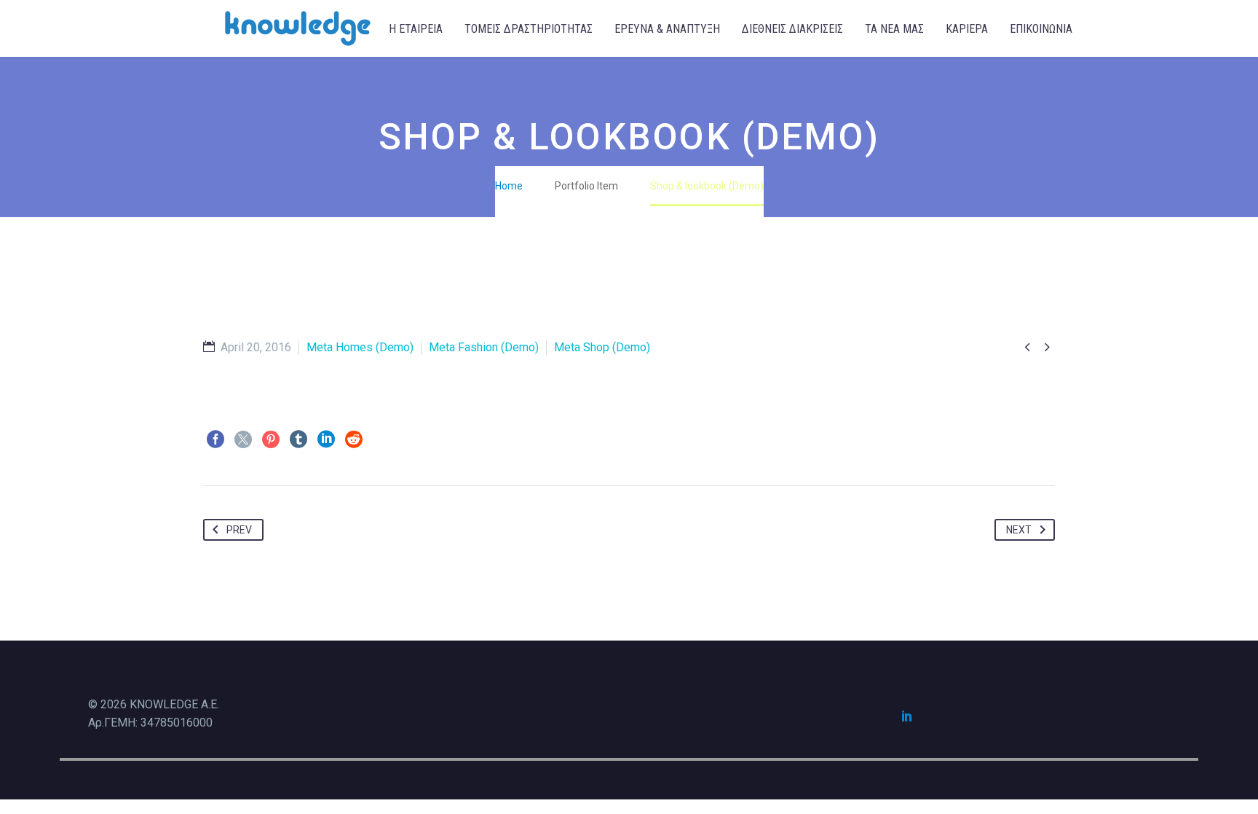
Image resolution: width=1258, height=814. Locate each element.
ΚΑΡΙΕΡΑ (967, 29)
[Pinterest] (271, 439)
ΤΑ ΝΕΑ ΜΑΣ (894, 29)
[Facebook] (215, 439)
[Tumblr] (298, 439)
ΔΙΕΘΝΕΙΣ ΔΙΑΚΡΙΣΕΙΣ (792, 29)
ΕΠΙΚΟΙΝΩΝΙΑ (1041, 29)
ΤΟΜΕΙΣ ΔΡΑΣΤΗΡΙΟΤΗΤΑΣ (528, 29)
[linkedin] (907, 715)
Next (1019, 530)
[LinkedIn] (326, 439)
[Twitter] (243, 439)
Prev (239, 530)
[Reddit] (354, 439)
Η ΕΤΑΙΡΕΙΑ (416, 29)
